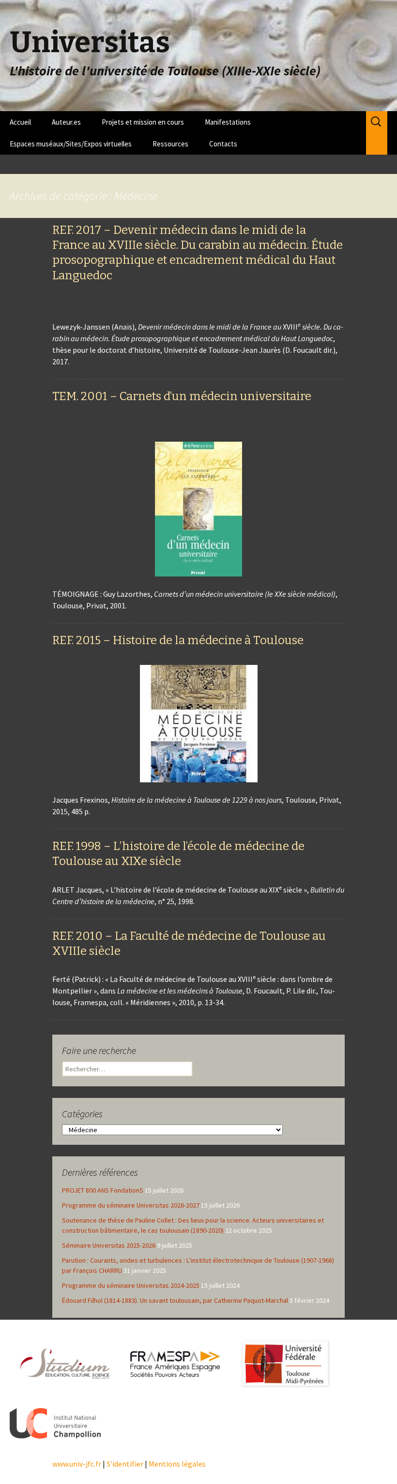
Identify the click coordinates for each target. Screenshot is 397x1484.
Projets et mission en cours (143, 122)
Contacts (223, 143)
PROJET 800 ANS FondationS (102, 1190)
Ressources (170, 143)
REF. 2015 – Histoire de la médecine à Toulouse (178, 640)
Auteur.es (66, 122)
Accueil (20, 122)
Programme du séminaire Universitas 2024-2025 (130, 1285)
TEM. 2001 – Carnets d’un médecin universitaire (181, 396)
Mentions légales (177, 1464)
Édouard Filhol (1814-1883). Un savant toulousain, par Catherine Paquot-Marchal (175, 1300)
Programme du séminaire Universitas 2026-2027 (130, 1205)
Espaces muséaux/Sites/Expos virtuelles (71, 143)
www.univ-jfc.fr (76, 1464)
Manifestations (228, 122)
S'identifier (125, 1464)
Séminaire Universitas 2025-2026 (108, 1245)
